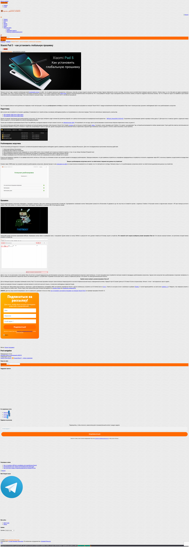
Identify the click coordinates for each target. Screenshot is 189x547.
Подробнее (87, 545)
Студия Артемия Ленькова (15, 541)
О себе (5, 7)
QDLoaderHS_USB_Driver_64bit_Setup (13, 116)
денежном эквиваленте (69, 288)
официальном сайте (68, 122)
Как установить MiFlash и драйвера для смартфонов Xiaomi (20, 465)
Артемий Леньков (7, 51)
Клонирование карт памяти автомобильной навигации (19, 466)
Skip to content (4, 1)
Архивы (3, 530)
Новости (6, 20)
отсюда (71, 125)
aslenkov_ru (165, 286)
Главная (6, 5)
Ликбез (5, 23)
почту (104, 286)
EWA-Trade (63, 93)
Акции (5, 26)
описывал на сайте (62, 164)
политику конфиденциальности (24, 331)
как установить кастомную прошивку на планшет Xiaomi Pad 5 (68, 290)
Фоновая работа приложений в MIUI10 (11, 355)
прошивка (11, 347)
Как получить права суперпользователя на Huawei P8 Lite (20, 468)
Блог (5, 22)
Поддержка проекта (11, 30)
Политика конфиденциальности (14, 32)
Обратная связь (7, 27)
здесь (93, 125)
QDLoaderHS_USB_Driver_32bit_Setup (13, 114)
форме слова (56, 288)
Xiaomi (6, 347)
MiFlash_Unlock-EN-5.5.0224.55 (115, 118)
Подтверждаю (81, 545)
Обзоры (5, 25)
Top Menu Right (4, 2)
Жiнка (5, 524)
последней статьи (34, 92)
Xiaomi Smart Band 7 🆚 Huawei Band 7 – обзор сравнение (16, 358)
